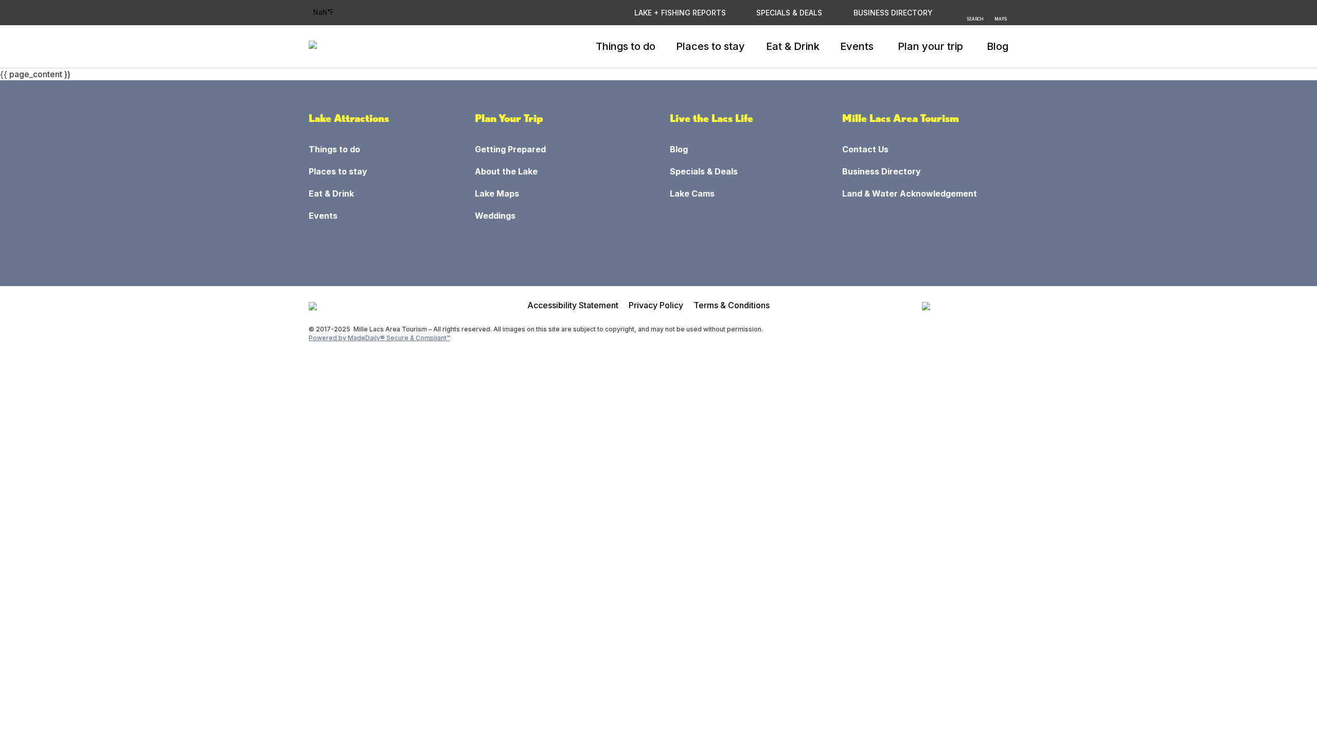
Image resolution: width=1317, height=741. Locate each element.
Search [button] (975, 18)
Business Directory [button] (893, 12)
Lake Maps (497, 193)
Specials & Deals (789, 12)
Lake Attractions (349, 118)
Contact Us (865, 149)
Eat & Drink (793, 46)
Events (323, 215)
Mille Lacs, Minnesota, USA (337, 12)
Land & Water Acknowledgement (909, 193)
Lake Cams (692, 193)
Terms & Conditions (731, 305)
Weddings (495, 215)
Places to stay (710, 46)
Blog (997, 46)
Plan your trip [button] (930, 46)
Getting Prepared (510, 149)
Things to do (625, 46)
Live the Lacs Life (711, 118)
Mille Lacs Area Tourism (900, 118)
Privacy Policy (656, 305)
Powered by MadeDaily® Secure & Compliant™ (379, 338)
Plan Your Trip (509, 118)
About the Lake (506, 171)
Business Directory (881, 171)
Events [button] (857, 46)
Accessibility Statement (572, 305)
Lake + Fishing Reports (680, 12)
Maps (1000, 18)
